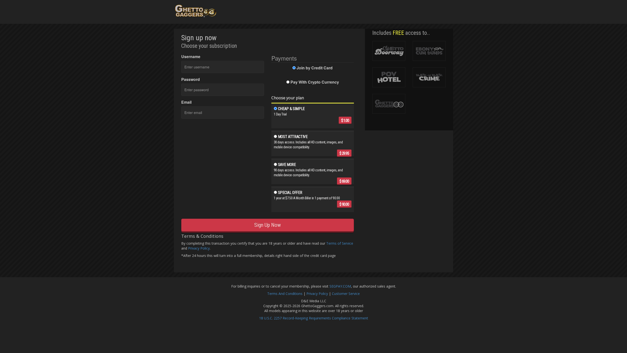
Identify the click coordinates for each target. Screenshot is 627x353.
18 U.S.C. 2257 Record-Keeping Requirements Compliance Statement (313, 318)
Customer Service (346, 293)
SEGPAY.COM (340, 286)
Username (190, 56)
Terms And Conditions (284, 293)
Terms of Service (339, 243)
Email (186, 102)
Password (190, 79)
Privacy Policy (199, 248)
